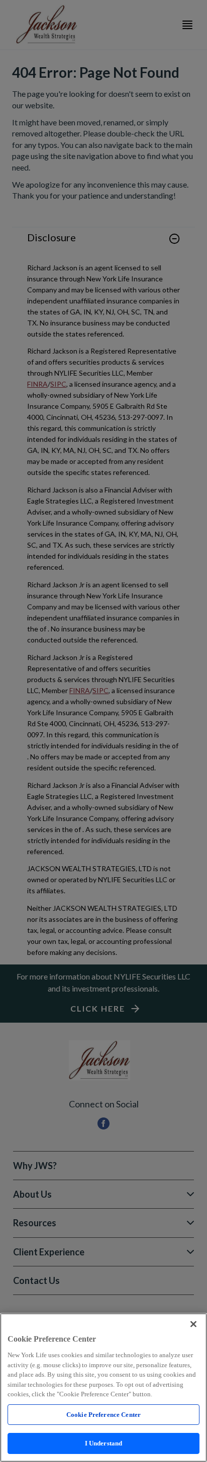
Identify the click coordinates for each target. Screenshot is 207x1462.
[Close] (193, 1324)
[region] (103, 1387)
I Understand (104, 1443)
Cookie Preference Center (103, 1414)
